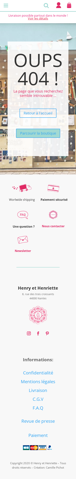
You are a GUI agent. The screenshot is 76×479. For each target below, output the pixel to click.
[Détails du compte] (58, 8)
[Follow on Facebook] (38, 333)
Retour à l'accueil (38, 113)
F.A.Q (38, 408)
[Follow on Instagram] (29, 333)
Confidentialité (38, 373)
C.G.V (38, 399)
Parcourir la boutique (38, 133)
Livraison (38, 390)
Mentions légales (38, 381)
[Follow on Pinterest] (47, 333)
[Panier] (69, 8)
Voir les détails (38, 18)
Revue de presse (38, 421)
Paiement (38, 435)
